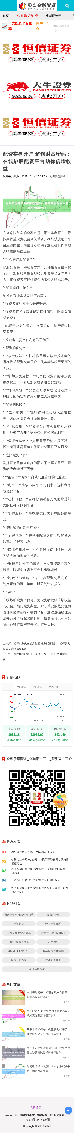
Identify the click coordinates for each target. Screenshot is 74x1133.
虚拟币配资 (53, 914)
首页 (6, 16)
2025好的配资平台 (19, 951)
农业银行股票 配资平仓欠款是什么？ (33, 851)
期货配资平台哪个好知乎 (18, 914)
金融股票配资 (27, 15)
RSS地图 (30, 1119)
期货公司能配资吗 (18, 942)
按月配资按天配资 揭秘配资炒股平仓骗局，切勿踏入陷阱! (39, 889)
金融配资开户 (55, 16)
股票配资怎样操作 (53, 951)
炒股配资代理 (53, 924)
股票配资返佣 (53, 960)
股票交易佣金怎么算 (19, 933)
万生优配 (53, 942)
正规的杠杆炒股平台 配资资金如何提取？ (35, 880)
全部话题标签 (37, 969)
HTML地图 (43, 1119)
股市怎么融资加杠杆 (53, 933)
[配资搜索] (67, 5)
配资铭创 (18, 924)
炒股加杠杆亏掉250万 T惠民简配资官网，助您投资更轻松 (40, 861)
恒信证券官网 (61, 26)
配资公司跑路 (19, 960)
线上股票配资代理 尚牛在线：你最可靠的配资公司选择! (39, 871)
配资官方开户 (20, 432)
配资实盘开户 (57, 176)
